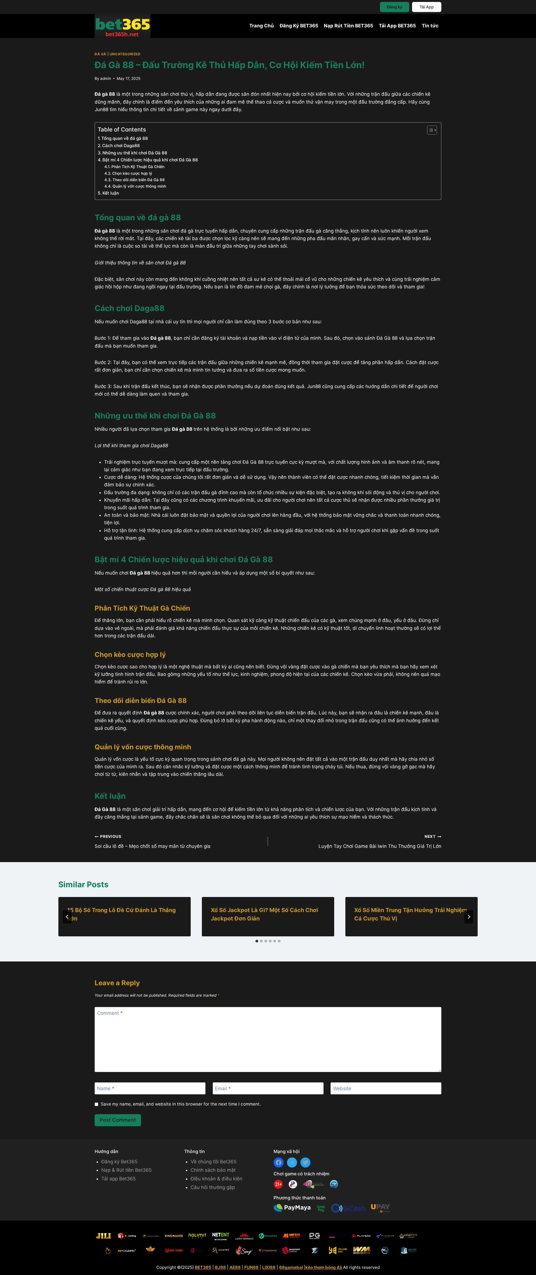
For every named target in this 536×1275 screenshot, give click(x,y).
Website (342, 1088)
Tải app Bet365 (118, 1178)
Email (223, 1088)
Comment (110, 1013)
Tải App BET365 (397, 25)
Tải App (427, 6)
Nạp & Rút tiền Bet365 (126, 1170)
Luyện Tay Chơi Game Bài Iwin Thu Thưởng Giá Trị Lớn (380, 841)
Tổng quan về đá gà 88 (125, 138)
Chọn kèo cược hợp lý (132, 173)
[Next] (468, 917)
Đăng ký (394, 6)
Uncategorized (125, 54)
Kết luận (110, 193)
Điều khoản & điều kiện (216, 1178)
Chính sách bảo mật (213, 1170)
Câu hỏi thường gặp (213, 1187)
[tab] (256, 941)
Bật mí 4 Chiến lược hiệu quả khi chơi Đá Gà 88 (150, 159)
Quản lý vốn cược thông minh (140, 186)
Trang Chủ (261, 25)
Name (105, 1088)
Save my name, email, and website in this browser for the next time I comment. (181, 1104)
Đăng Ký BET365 (299, 25)
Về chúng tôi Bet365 (213, 1161)
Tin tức (430, 25)
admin (105, 78)
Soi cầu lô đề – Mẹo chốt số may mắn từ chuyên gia (152, 841)
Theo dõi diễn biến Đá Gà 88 (139, 180)
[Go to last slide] (67, 917)
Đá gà (100, 54)
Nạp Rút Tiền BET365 (348, 25)
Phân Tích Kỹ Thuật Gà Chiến (137, 166)
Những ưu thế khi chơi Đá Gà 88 (135, 153)
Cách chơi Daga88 (121, 145)
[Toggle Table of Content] (429, 130)
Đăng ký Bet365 (119, 1161)
